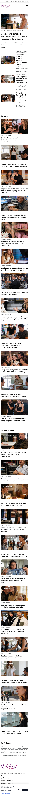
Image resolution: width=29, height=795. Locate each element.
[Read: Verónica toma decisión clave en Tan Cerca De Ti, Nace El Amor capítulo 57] (14, 152)
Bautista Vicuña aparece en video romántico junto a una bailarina (13, 606)
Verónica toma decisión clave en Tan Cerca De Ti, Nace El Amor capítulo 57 (14, 165)
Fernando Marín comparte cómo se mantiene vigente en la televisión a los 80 (13, 217)
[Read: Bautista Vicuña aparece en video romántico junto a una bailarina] (14, 593)
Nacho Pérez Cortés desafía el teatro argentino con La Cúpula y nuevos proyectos (14, 530)
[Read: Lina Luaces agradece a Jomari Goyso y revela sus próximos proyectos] (14, 256)
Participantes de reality (7, 780)
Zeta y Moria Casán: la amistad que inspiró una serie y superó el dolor (13, 504)
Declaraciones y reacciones (7, 78)
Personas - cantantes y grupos (8, 778)
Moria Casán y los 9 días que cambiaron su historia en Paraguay (13, 395)
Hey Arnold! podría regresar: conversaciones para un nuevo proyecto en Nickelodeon (12, 345)
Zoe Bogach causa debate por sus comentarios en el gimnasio (13, 657)
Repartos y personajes (10, 1)
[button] (27, 6)
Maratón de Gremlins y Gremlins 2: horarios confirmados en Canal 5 (21, 59)
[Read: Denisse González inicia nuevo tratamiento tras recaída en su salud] (14, 668)
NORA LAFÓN (23, 30)
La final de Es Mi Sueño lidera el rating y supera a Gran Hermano (14, 293)
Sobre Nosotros (25, 1)
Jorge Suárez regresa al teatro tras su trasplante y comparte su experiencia (14, 480)
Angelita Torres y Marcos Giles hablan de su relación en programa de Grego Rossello (14, 191)
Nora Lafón (24, 72)
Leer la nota (3, 47)
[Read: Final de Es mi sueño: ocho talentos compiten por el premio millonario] (14, 407)
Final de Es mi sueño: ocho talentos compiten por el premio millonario (13, 420)
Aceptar (25, 789)
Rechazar (19, 789)
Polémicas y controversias (9, 639)
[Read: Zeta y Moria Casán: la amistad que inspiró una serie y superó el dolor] (14, 491)
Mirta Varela (24, 52)
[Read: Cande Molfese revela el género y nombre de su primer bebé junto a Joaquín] (8, 79)
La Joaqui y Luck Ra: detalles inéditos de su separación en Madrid (14, 732)
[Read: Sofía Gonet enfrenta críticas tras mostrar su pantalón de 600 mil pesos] (14, 567)
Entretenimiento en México (7, 58)
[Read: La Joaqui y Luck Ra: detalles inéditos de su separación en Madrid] (14, 719)
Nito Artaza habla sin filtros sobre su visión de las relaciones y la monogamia (14, 454)
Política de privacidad (5, 793)
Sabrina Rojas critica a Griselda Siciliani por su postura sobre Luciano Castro (12, 140)
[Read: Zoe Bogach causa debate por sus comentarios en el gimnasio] (14, 644)
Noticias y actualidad (8, 16)
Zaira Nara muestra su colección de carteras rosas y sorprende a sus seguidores (13, 244)
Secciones (3, 775)
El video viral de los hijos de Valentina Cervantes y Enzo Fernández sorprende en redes (14, 707)
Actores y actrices (5, 781)
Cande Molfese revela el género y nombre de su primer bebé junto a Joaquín (21, 79)
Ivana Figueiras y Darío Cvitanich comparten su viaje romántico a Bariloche (12, 631)
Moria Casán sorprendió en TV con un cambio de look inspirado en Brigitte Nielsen (14, 319)
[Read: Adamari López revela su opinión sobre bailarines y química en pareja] (14, 542)
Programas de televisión (7, 783)
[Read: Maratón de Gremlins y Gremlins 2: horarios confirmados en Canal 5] (8, 60)
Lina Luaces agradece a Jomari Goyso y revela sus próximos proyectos (14, 269)
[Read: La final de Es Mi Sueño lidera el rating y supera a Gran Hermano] (14, 281)
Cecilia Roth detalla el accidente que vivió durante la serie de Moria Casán (14, 36)
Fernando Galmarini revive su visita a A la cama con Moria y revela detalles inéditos (21, 98)
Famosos (5, 251)
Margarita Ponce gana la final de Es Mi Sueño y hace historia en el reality (14, 371)
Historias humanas (7, 198)
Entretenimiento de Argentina (10, 172)
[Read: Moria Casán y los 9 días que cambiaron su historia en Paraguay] (14, 382)
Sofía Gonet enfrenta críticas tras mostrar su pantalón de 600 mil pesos (13, 581)
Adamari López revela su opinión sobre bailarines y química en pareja (14, 555)
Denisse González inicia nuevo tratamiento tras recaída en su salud (14, 681)
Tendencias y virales (7, 588)
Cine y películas (18, 1)
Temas (2, 777)
